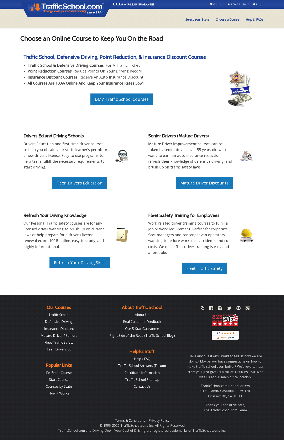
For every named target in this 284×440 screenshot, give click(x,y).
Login (259, 4)
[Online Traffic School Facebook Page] (211, 309)
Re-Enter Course (59, 372)
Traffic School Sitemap (142, 379)
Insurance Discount (59, 328)
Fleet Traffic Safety (204, 268)
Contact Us (142, 386)
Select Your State (197, 19)
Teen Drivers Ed (59, 349)
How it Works (59, 393)
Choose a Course (227, 19)
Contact (218, 4)
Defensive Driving (59, 321)
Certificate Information (142, 372)
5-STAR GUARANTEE (141, 4)
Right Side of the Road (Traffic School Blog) (142, 335)
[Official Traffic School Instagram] (220, 309)
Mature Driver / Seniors (59, 335)
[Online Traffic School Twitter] (229, 309)
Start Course (59, 379)
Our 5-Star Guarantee (142, 328)
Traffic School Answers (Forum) (142, 365)
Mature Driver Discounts (204, 183)
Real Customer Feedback (142, 321)
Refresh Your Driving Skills (80, 262)
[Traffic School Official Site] (66, 9)
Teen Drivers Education (79, 183)
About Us (142, 314)
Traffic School (58, 314)
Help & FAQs (254, 19)
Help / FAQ (142, 358)
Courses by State (59, 386)
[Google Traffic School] (247, 309)
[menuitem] (197, 19)
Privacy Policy (159, 420)
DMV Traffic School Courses (122, 99)
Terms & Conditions (130, 420)
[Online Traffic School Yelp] (202, 309)
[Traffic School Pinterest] (238, 309)
